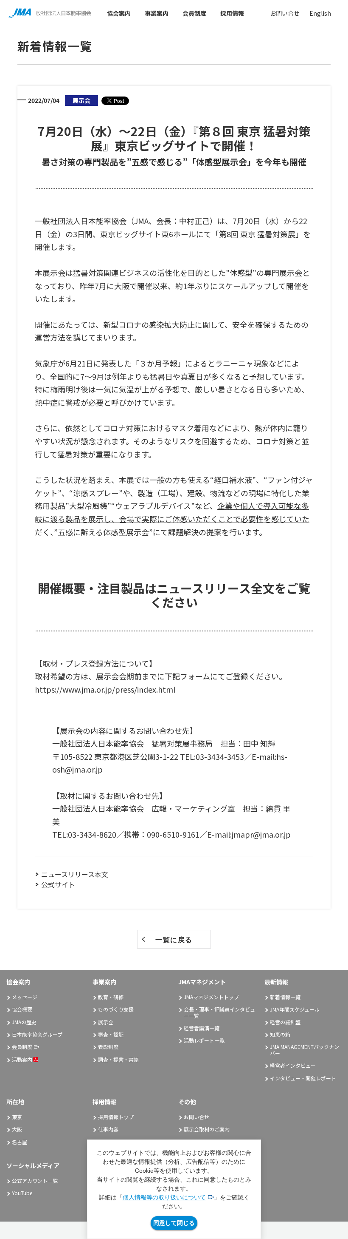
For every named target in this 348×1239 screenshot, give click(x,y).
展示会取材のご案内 (207, 1129)
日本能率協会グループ (37, 1034)
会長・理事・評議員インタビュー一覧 (219, 1012)
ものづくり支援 (116, 1009)
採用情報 (232, 13)
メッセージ (24, 996)
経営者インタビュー (293, 1065)
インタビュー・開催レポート (303, 1078)
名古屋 (19, 1141)
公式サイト (58, 884)
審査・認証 (110, 1034)
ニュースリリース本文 (74, 874)
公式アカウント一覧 (35, 1180)
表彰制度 (108, 1046)
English (320, 13)
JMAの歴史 (24, 1022)
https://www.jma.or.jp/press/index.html (105, 689)
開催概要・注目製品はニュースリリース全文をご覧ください (174, 595)
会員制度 (194, 13)
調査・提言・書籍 (118, 1059)
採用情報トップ (116, 1116)
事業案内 (156, 13)
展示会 (105, 1022)
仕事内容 (108, 1129)
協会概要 (22, 1009)
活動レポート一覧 (204, 1040)
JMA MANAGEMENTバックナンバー (304, 1049)
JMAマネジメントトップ (211, 996)
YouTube (22, 1192)
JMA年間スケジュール (295, 1009)
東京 (17, 1116)
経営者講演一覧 (201, 1028)
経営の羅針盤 (285, 1022)
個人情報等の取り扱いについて (164, 1197)
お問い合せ (285, 13)
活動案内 (22, 1059)
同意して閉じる (174, 1222)
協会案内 (119, 13)
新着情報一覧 (285, 996)
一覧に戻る (174, 939)
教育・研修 (110, 996)
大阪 (17, 1129)
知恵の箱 (280, 1034)
